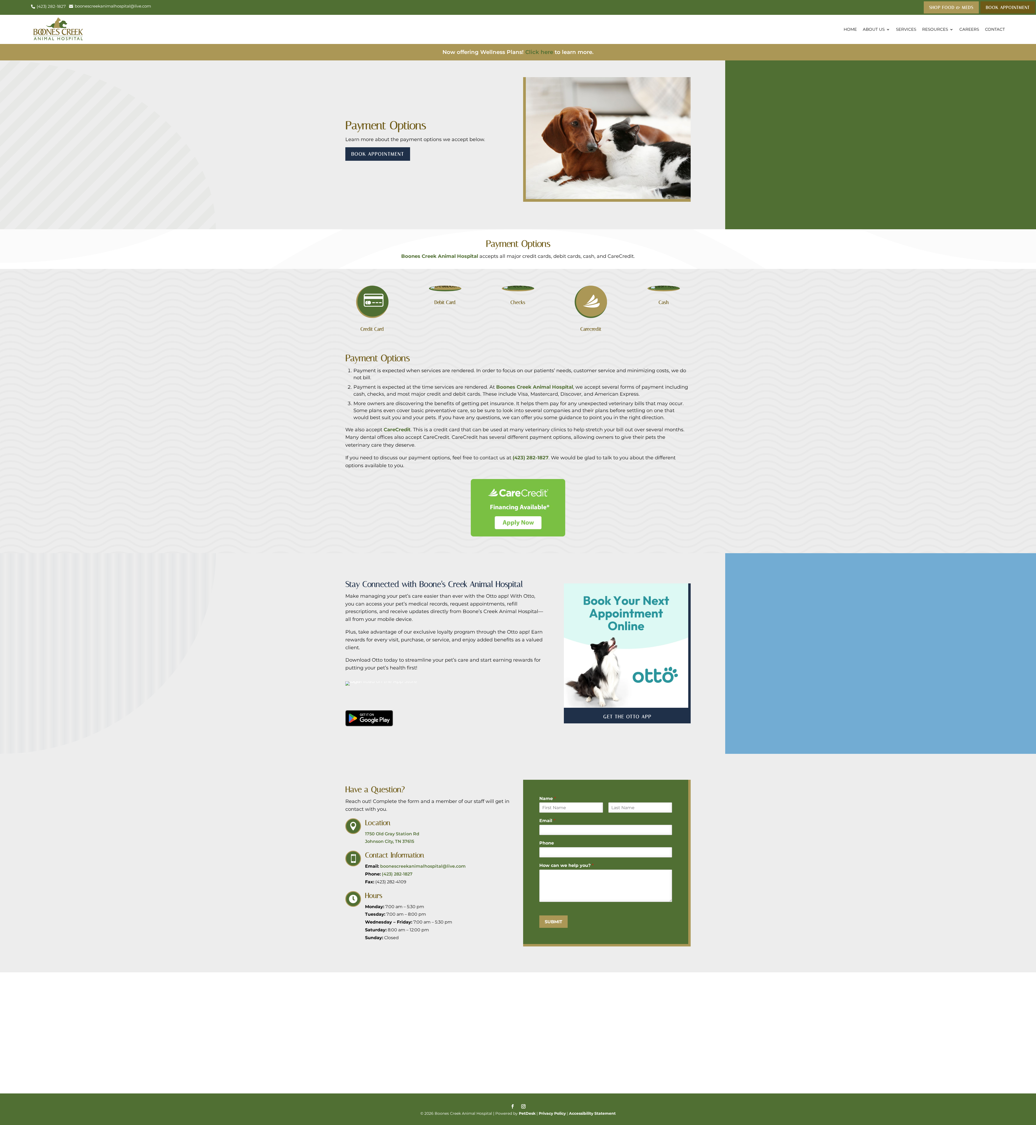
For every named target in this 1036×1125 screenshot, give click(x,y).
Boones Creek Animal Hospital (439, 256)
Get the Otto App (627, 717)
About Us (874, 29)
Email (547, 820)
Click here (539, 52)
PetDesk (527, 1113)
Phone (546, 843)
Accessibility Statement (592, 1113)
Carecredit (590, 329)
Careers (969, 29)
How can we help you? (566, 865)
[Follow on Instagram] (523, 1106)
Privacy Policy (552, 1113)
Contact (995, 29)
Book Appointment (377, 154)
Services (906, 29)
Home (850, 29)
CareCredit (397, 430)
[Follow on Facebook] (512, 1106)
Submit (553, 921)
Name (547, 798)
